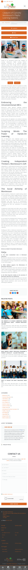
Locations (14, 28)
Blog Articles (7, 22)
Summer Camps (5, 404)
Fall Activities (5, 414)
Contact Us (17, 82)
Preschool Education (6, 397)
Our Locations (5, 402)
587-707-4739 (10, 1)
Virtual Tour (15, 37)
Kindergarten (5, 400)
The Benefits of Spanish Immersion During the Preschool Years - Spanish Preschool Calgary (14, 322)
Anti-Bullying (5, 412)
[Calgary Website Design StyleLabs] (21, 559)
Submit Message (14, 504)
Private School (5, 407)
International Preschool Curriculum (9, 409)
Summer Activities (6, 405)
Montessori (4, 395)
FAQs (14, 33)
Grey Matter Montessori (14, 514)
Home (3, 22)
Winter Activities (5, 417)
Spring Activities (5, 416)
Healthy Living (5, 410)
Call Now (10, 82)
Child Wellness (5, 398)
